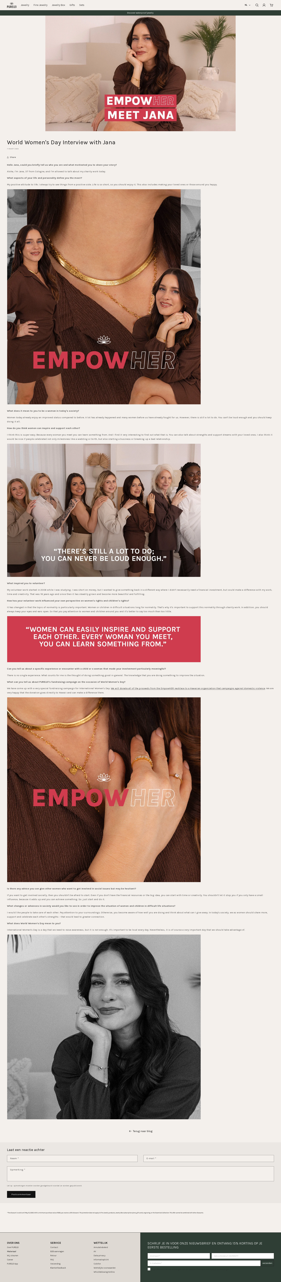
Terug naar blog (143, 1131)
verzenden (267, 1263)
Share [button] (13, 157)
